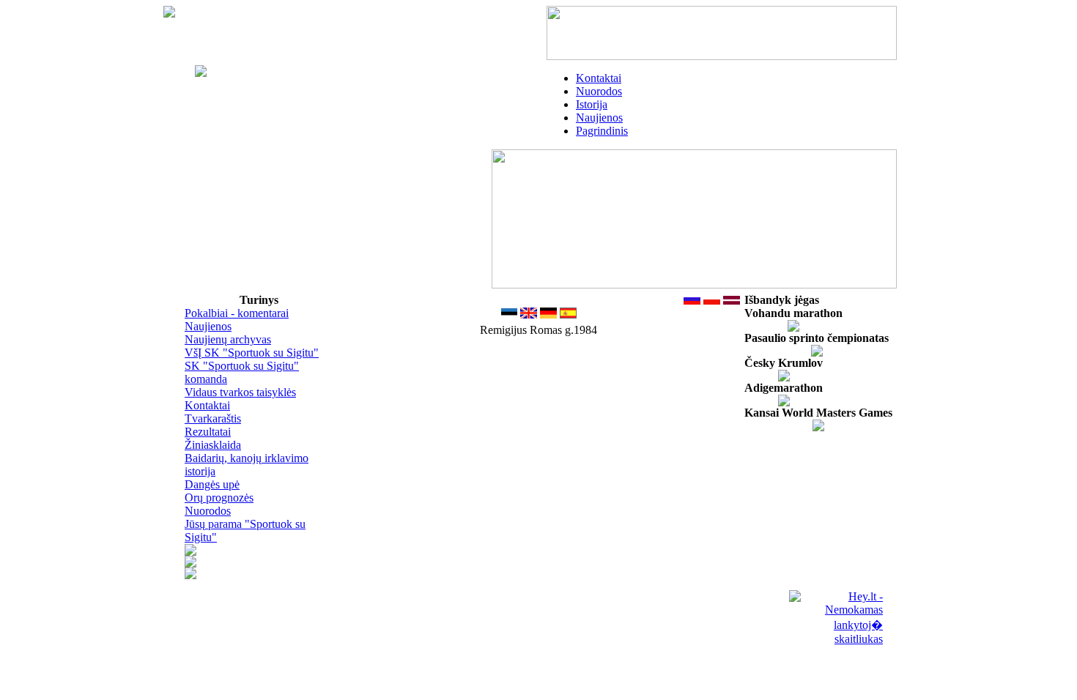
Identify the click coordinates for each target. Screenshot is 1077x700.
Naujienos (599, 117)
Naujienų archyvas (228, 339)
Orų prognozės (219, 497)
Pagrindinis (602, 130)
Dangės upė (212, 484)
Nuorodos (599, 91)
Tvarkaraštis (213, 418)
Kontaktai (598, 78)
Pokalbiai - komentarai (237, 313)
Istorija (591, 104)
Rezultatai (208, 431)
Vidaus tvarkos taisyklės (240, 392)
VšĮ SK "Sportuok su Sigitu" (252, 352)
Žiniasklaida (213, 445)
